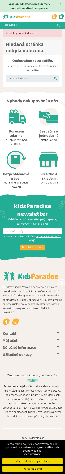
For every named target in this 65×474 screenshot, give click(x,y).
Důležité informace (19, 347)
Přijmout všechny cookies (32, 461)
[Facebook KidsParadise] (6, 321)
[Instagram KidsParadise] (15, 321)
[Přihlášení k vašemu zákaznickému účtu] (54, 16)
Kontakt (9, 333)
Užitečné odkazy (17, 354)
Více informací (32, 454)
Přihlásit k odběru (32, 247)
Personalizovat (32, 468)
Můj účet (10, 340)
